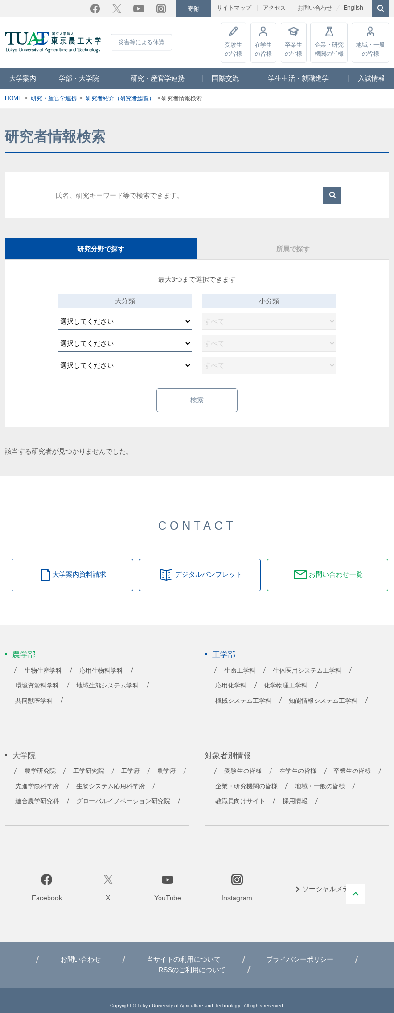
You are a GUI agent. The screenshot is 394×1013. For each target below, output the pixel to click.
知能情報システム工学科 (323, 701)
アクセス (274, 7)
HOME (13, 98)
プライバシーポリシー (299, 959)
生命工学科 (240, 670)
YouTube (138, 8)
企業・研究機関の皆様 (329, 49)
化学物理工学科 (286, 685)
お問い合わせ (314, 7)
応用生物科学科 (101, 670)
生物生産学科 (43, 670)
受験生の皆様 (233, 49)
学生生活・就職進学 (298, 78)
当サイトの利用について (184, 959)
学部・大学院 (79, 78)
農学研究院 (40, 771)
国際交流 (225, 78)
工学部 (223, 655)
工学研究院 (88, 771)
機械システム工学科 (243, 701)
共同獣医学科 (34, 701)
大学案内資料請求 (79, 574)
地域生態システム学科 (107, 685)
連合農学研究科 (37, 801)
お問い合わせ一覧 (336, 574)
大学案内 (22, 78)
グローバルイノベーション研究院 (123, 801)
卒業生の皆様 (293, 49)
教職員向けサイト (240, 801)
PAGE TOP (355, 894)
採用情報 (295, 801)
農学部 (24, 655)
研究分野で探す (100, 249)
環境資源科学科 (37, 685)
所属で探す (293, 249)
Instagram (161, 8)
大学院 (24, 755)
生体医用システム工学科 (307, 670)
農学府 (166, 771)
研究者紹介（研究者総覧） (120, 98)
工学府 (130, 771)
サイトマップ (234, 7)
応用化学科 (230, 685)
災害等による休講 (141, 42)
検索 (332, 195)
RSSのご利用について (192, 970)
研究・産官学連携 (158, 78)
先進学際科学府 (37, 786)
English (353, 7)
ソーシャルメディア (332, 888)
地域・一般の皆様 (370, 49)
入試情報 (371, 78)
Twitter (116, 8)
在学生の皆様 (263, 49)
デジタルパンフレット (208, 574)
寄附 (193, 8)
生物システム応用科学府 (110, 786)
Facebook (95, 8)
